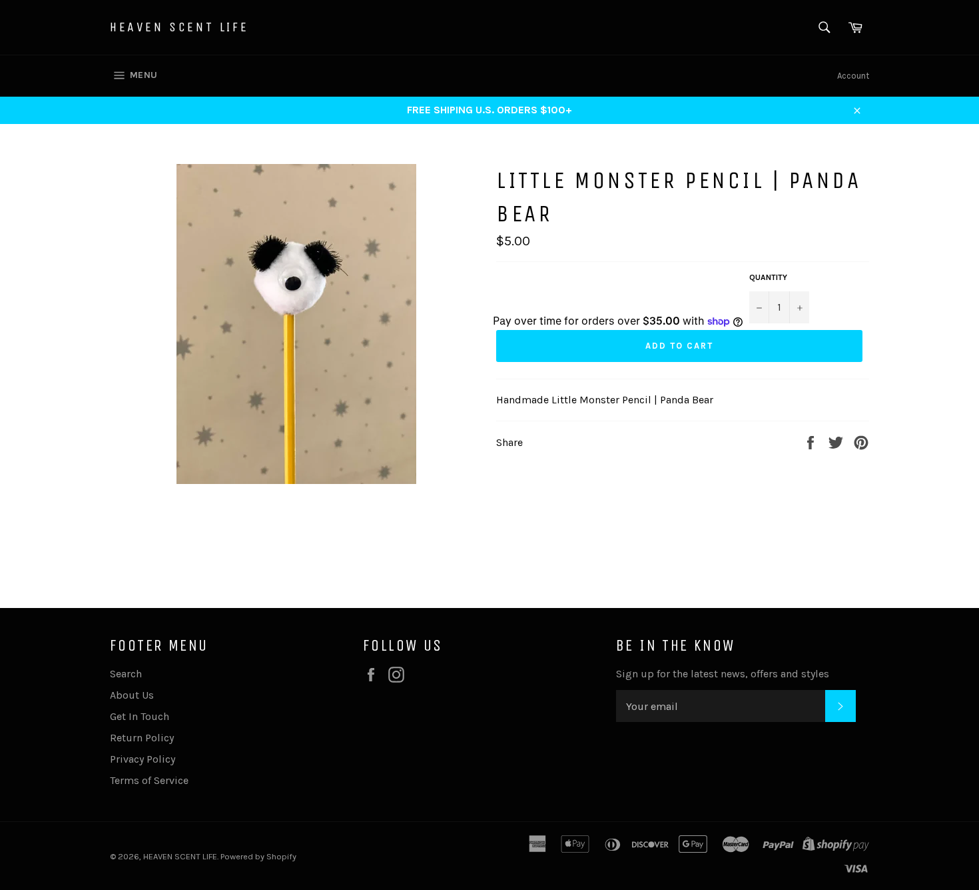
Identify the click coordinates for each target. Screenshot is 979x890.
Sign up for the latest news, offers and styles (722, 673)
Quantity (768, 277)
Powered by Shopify (258, 856)
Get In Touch (139, 716)
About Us (132, 695)
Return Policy (142, 737)
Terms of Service (149, 780)
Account (853, 76)
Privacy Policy (142, 759)
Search (126, 673)
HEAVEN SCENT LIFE (179, 27)
